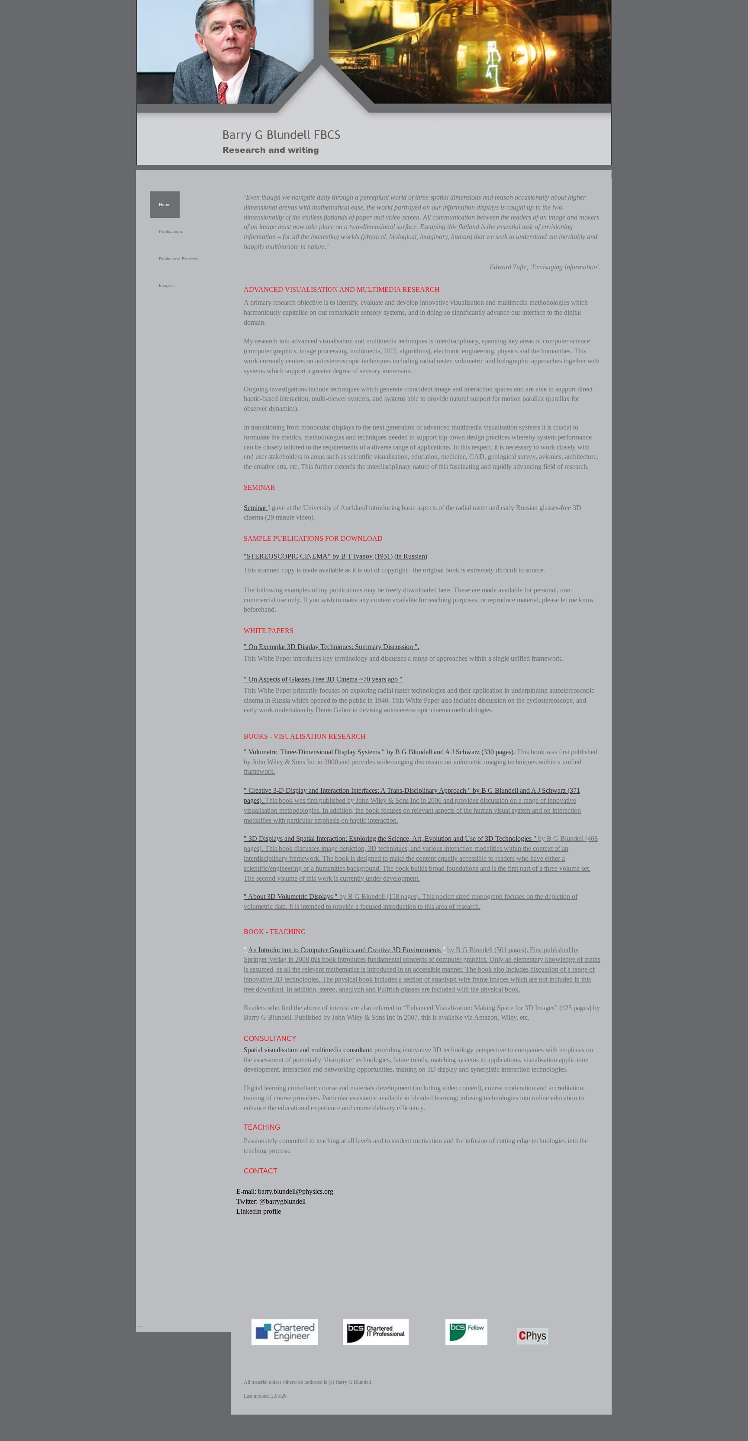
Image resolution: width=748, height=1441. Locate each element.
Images (166, 285)
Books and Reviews (178, 258)
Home (165, 204)
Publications (171, 231)
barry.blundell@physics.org (295, 1191)
